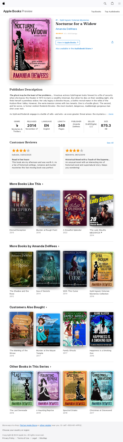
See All (110, 143)
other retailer (45, 425)
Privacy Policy (8, 438)
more (111, 114)
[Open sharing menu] (112, 42)
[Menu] (119, 3)
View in (66, 42)
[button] (105, 3)
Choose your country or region (15, 430)
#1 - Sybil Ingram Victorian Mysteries (72, 20)
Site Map (43, 438)
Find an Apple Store (28, 425)
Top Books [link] (96, 11)
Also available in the (73, 48)
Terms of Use (23, 438)
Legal (34, 438)
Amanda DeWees (66, 28)
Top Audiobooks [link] (112, 11)
